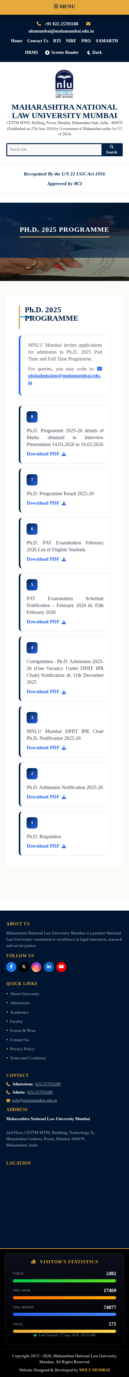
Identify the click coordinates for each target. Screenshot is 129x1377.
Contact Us (37, 41)
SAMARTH (107, 41)
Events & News (23, 1030)
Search (111, 152)
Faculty (16, 1021)
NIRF (71, 41)
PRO (86, 41)
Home (16, 41)
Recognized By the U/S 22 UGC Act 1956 (64, 173)
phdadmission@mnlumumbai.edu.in (64, 379)
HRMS (31, 52)
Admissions (20, 1003)
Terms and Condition (28, 1058)
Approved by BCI (64, 183)
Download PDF (43, 453)
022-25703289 (48, 1084)
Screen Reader (65, 52)
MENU (66, 6)
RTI (57, 41)
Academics (19, 1012)
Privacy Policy (22, 1049)
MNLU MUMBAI (94, 1370)
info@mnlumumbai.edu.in (34, 1100)
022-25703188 (40, 1092)
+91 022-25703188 (60, 24)
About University (24, 994)
